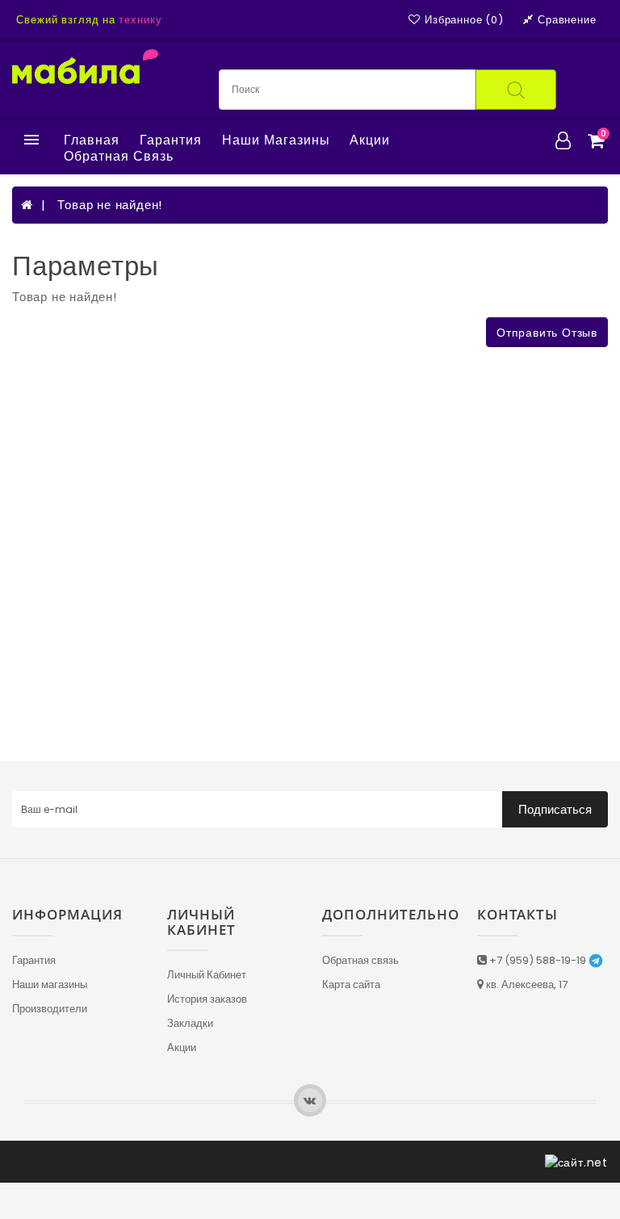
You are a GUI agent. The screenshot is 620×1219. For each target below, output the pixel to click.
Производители (49, 1008)
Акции (370, 140)
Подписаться (555, 809)
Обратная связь (119, 157)
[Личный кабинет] (563, 140)
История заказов (207, 999)
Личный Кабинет (206, 974)
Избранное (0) (464, 19)
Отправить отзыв (546, 333)
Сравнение (567, 19)
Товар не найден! (109, 204)
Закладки (190, 1023)
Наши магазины (276, 140)
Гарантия (171, 140)
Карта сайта (351, 984)
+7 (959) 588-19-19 (538, 960)
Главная (91, 140)
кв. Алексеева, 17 (526, 984)
